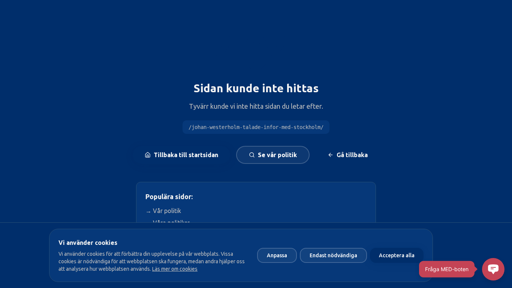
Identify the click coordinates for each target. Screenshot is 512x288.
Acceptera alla (397, 255)
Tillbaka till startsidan (186, 155)
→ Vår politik (163, 210)
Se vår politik (277, 155)
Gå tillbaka (352, 155)
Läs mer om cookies (175, 269)
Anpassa (277, 255)
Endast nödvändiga (333, 255)
